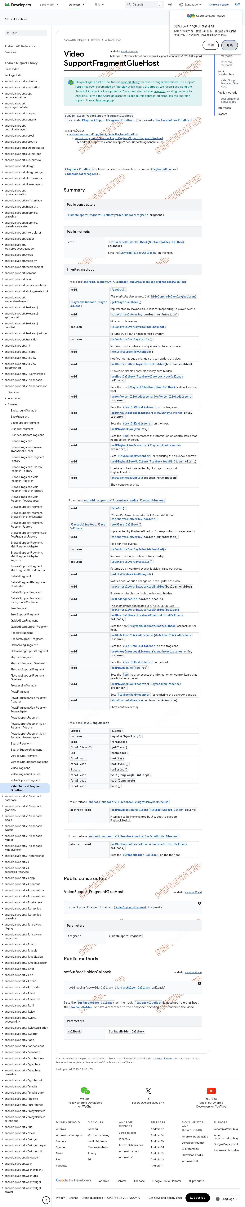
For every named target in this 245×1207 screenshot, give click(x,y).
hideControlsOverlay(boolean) (173, 296)
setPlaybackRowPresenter (129, 445)
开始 (229, 45)
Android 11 (157, 1165)
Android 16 (157, 1135)
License (73, 1197)
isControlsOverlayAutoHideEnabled (137, 327)
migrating (160, 91)
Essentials (47, 4)
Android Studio (219, 4)
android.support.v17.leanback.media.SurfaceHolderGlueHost (134, 836)
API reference (16, 19)
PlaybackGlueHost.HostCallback (160, 376)
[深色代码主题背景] (199, 903)
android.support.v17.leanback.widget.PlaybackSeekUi (129, 802)
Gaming (93, 1129)
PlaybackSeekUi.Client (167, 461)
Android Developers (75, 40)
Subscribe (198, 1198)
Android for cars (129, 1151)
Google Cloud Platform (166, 1181)
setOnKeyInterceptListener (131, 413)
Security (61, 1141)
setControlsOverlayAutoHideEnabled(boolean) (145, 609)
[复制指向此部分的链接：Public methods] (102, 959)
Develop (74, 4)
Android (61, 1129)
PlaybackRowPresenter (165, 445)
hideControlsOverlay (126, 314)
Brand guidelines (92, 1197)
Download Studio (192, 1155)
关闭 (210, 45)
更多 (97, 4)
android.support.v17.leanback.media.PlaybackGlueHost (103, 134)
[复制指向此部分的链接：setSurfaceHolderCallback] (114, 972)
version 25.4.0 (129, 51)
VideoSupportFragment (81, 174)
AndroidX (121, 86)
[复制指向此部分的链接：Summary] (88, 190)
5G (89, 1159)
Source (60, 1147)
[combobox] (144, 4)
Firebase (139, 1181)
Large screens (127, 1132)
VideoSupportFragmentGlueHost (91, 215)
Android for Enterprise (69, 1135)
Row (137, 429)
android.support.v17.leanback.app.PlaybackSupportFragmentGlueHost (119, 138)
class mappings (104, 100)
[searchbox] (26, 33)
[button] (25, 81)
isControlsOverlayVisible (130, 339)
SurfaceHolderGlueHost (173, 120)
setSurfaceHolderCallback (128, 242)
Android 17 (157, 1129)
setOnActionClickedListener (132, 396)
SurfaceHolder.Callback (167, 242)
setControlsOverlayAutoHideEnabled (138, 364)
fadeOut (117, 289)
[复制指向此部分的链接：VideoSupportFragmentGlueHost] (127, 892)
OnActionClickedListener (174, 396)
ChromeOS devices (131, 1145)
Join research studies (226, 1150)
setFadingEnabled (124, 599)
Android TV (126, 1157)
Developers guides (193, 1142)
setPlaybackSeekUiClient (129, 461)
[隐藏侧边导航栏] (46, 1200)
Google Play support (226, 1144)
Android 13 (157, 1153)
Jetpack (153, 86)
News (59, 1153)
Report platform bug (226, 1129)
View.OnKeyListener (168, 413)
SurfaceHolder (81, 1007)
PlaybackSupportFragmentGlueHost (108, 120)
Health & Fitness (97, 1141)
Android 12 (157, 1159)
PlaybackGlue (161, 169)
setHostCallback (123, 376)
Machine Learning (98, 1135)
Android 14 (157, 1147)
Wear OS (124, 1139)
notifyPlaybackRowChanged (130, 351)
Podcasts (61, 1165)
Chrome (122, 1181)
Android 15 (157, 1141)
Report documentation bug (226, 1136)
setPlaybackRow (122, 429)
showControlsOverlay (126, 477)
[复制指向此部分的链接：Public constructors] (111, 879)
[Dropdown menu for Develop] (85, 4)
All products (196, 1181)
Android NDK (190, 1161)
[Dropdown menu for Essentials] (59, 4)
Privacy (92, 1153)
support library (130, 82)
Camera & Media (98, 1147)
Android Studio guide (195, 1136)
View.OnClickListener (139, 407)
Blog (58, 1159)
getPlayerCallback (124, 302)
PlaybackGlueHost (78, 169)
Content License (162, 1058)
